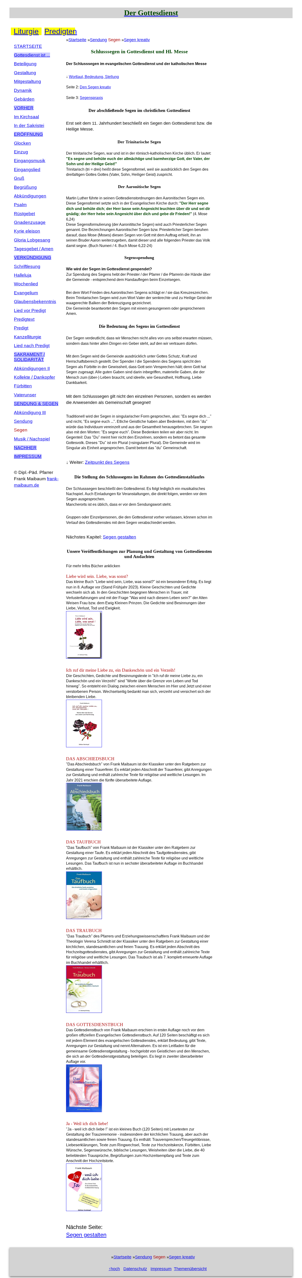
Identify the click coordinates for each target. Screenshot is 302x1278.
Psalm (20, 204)
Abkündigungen (30, 195)
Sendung (23, 421)
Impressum (28, 456)
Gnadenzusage (30, 222)
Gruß (19, 178)
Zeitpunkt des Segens (107, 462)
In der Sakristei (29, 125)
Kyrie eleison (27, 231)
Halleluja (22, 275)
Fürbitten (23, 385)
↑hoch (114, 1268)
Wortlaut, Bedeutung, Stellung (94, 77)
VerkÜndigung (32, 257)
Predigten (59, 31)
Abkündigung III (30, 412)
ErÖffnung (28, 134)
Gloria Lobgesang (32, 240)
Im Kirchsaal (26, 116)
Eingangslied (27, 169)
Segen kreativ (137, 39)
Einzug (21, 151)
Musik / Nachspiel (32, 438)
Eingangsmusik (29, 160)
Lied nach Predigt (32, 345)
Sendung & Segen (36, 403)
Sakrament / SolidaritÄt (29, 357)
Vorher (24, 107)
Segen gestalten (119, 536)
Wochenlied (26, 283)
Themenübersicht (190, 1268)
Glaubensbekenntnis (35, 301)
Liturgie (26, 31)
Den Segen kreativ (95, 87)
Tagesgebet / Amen (33, 248)
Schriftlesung (27, 266)
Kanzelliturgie (27, 336)
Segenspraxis (91, 98)
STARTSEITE (28, 46)
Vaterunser (25, 394)
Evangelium (26, 292)
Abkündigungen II (32, 368)
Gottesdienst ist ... (32, 55)
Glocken (22, 143)
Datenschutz (135, 1268)
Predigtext (24, 319)
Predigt (21, 327)
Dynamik (23, 90)
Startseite (77, 39)
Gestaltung (25, 72)
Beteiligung (25, 63)
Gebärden (24, 99)
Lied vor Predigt (30, 310)
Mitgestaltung (27, 81)
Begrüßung (25, 187)
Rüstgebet (24, 213)
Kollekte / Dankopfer (34, 377)
